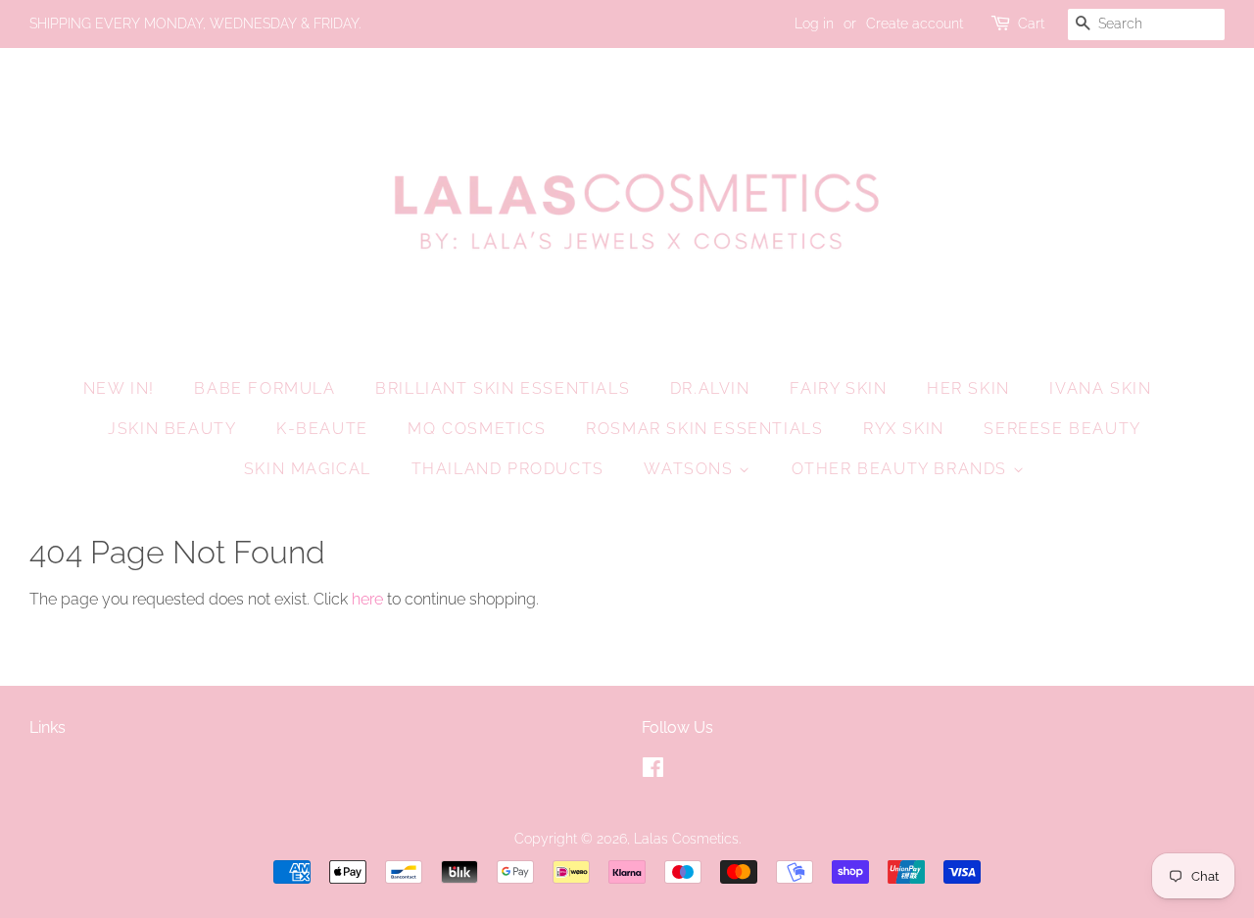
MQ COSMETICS (477, 428)
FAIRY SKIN (838, 388)
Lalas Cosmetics (686, 838)
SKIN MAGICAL (307, 468)
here (367, 599)
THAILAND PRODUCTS (507, 468)
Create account (914, 23)
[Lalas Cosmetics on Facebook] (653, 771)
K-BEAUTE (322, 428)
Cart (1031, 23)
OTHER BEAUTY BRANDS (902, 468)
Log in (814, 23)
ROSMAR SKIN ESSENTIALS (704, 428)
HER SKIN (968, 388)
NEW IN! (119, 388)
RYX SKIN (903, 428)
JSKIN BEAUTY (172, 428)
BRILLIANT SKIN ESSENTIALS (502, 388)
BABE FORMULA (264, 388)
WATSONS (691, 468)
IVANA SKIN (1100, 388)
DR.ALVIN (710, 388)
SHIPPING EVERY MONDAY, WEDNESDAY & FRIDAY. (195, 23)
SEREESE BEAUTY (1062, 428)
